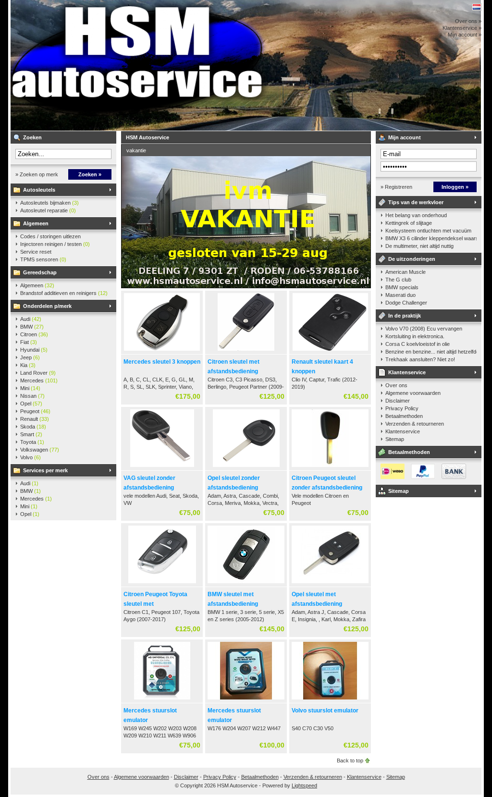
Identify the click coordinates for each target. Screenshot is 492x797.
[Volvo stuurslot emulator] (330, 700)
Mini (30, 388)
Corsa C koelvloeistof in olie (417, 344)
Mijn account (404, 137)
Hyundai (34, 350)
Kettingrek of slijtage (408, 223)
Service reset (35, 252)
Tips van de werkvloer (415, 202)
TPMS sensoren (43, 259)
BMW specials (401, 287)
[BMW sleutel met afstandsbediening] (246, 584)
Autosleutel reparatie (48, 210)
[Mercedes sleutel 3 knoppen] (162, 351)
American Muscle (405, 272)
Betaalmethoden (404, 416)
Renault (34, 419)
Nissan (32, 396)
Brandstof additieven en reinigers (64, 293)
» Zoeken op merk (36, 174)
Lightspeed (304, 785)
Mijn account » (464, 34)
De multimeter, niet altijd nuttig (419, 246)
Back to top (350, 760)
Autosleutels (39, 190)
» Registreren (396, 187)
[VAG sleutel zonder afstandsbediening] (162, 467)
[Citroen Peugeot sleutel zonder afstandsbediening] (330, 467)
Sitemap (394, 439)
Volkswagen (39, 450)
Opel (31, 403)
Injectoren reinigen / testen (55, 244)
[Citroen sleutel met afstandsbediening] (246, 351)
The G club (398, 279)
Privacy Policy (401, 408)
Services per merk (45, 470)
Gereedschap (40, 272)
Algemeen (36, 223)
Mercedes (39, 380)
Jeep (30, 357)
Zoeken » (89, 174)
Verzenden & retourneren (414, 424)
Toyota (32, 442)
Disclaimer (397, 401)
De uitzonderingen (411, 259)
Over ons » (468, 21)
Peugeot (35, 411)
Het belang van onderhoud (416, 215)
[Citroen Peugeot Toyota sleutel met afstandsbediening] (162, 584)
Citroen (34, 334)
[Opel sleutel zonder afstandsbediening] (246, 467)
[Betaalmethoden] (421, 477)
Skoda (33, 426)
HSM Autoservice (138, 65)
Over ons (396, 385)
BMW (32, 327)
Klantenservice (407, 372)
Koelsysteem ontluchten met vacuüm (428, 230)
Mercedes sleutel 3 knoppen (161, 361)
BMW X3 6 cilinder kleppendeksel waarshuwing (431, 238)
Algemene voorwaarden (413, 393)
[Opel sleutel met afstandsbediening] (330, 584)
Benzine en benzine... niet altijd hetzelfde (431, 352)
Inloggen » (455, 187)
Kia (28, 365)
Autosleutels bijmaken (49, 203)
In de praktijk (404, 316)
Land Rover (38, 373)
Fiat (28, 342)
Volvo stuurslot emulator (325, 710)
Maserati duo (400, 295)
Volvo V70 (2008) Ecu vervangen (423, 328)
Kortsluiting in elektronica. (414, 336)
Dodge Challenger (406, 303)
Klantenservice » (462, 28)
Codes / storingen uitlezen (50, 236)
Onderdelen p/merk (47, 306)
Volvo (30, 457)
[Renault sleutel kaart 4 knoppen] (330, 351)
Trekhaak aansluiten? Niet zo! (420, 359)
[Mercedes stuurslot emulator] (162, 700)
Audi (30, 319)
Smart (31, 434)
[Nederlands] (476, 7)
